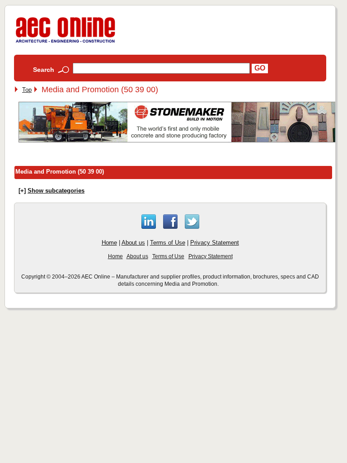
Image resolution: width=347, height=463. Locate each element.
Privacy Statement (214, 242)
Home (109, 242)
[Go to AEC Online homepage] (65, 42)
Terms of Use (167, 242)
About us (133, 242)
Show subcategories (56, 190)
